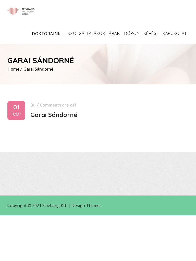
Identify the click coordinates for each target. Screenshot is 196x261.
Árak (114, 33)
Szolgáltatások (86, 33)
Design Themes (86, 205)
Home (13, 69)
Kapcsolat (175, 33)
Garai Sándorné (38, 69)
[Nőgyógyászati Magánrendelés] (21, 11)
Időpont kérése (141, 33)
